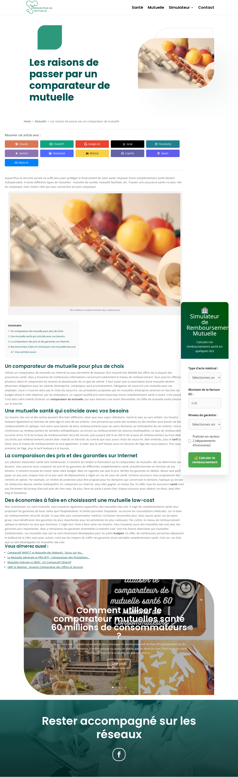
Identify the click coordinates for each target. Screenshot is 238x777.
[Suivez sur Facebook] (119, 754)
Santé (137, 8)
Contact (206, 8)
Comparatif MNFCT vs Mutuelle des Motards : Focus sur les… (45, 552)
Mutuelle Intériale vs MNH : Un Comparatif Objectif (39, 562)
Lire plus (119, 663)
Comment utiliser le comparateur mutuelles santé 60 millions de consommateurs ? (119, 623)
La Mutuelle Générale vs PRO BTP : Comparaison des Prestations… (48, 557)
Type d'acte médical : (203, 368)
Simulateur (179, 8)
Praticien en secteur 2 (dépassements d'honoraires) (206, 441)
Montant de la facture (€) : (204, 392)
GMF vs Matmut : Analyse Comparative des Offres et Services (45, 567)
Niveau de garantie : (202, 415)
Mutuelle (156, 8)
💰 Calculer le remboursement (204, 460)
